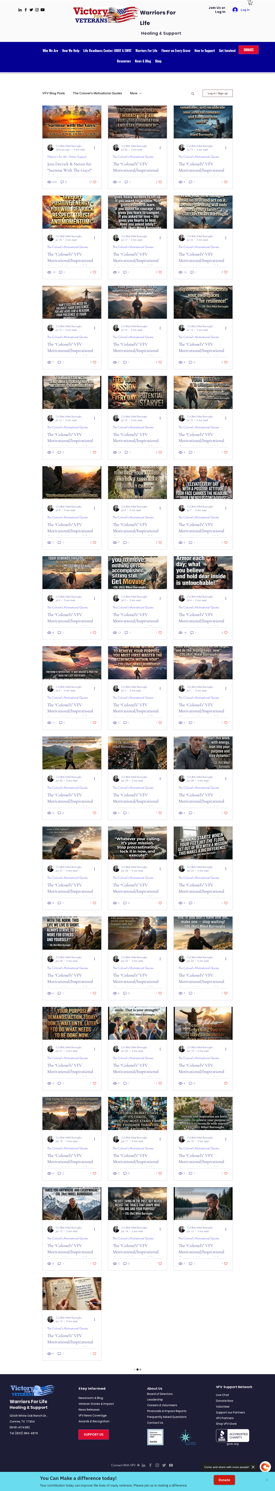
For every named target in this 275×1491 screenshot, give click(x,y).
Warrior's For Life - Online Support (67, 156)
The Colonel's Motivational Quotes (97, 93)
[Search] (232, 54)
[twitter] (31, 9)
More (133, 93)
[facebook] (25, 9)
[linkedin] (20, 9)
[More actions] (95, 147)
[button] (250, 2)
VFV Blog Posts (53, 93)
